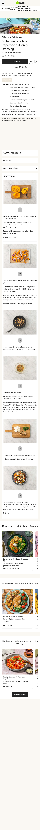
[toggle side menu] (2, 3)
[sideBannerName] (20, 136)
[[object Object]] (31, 62)
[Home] (3, 8)
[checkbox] (2, 56)
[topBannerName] (20, 14)
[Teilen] (36, 62)
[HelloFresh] (20, 2)
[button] (20, 160)
